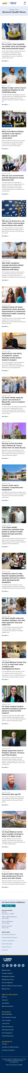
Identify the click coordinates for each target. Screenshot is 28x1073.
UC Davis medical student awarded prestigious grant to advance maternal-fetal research (14, 709)
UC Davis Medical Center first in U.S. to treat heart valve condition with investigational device (14, 665)
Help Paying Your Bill (7, 1030)
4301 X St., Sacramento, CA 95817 (14, 1065)
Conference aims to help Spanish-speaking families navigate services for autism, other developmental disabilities (14, 578)
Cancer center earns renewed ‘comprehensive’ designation (12, 487)
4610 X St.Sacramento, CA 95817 (8, 913)
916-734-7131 (5, 928)
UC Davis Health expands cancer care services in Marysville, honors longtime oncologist (13, 400)
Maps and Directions (7, 1006)
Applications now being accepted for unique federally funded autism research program (12, 356)
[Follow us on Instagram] (18, 965)
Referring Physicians (7, 1027)
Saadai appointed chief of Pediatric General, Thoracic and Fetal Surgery (13, 752)
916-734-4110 (5, 918)
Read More (5, 61)
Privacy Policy (15, 1060)
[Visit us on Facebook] (7, 965)
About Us (4, 997)
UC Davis (4, 1044)
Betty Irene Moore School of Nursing (12, 986)
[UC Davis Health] (7, 960)
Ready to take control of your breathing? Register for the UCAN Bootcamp (14, 89)
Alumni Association (7, 944)
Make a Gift (8, 906)
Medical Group (6, 989)
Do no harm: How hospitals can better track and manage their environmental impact (14, 46)
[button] (14, 119)
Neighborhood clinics (8, 979)
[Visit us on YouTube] (3, 965)
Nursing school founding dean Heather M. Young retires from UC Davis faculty (14, 445)
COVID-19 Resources (7, 1036)
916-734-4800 (5, 923)
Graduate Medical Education (9, 937)
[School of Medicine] (9, 3)
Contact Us (5, 950)
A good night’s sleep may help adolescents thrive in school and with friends (12, 876)
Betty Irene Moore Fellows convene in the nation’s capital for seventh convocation (13, 134)
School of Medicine (7, 983)
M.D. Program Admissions (9, 934)
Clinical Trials (5, 1023)
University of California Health (10, 1047)
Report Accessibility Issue (16, 1061)
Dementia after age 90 (11, 794)
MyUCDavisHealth (7, 1014)
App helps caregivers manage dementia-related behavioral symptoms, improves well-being (12, 266)
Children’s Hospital (7, 973)
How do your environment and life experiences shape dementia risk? (13, 177)
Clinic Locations (6, 1020)
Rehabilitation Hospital (8, 976)
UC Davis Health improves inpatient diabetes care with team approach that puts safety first (13, 621)
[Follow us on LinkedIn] (11, 965)
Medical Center (6, 970)
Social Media (5, 1003)
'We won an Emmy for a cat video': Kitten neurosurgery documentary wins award (13, 223)
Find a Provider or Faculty (9, 1017)
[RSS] (22, 965)
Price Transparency (7, 1033)
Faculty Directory (6, 947)
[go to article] (14, 31)
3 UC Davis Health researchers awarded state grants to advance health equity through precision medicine (13, 531)
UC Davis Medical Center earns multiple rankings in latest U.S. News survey (12, 834)
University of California (8, 1050)
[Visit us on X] (14, 965)
